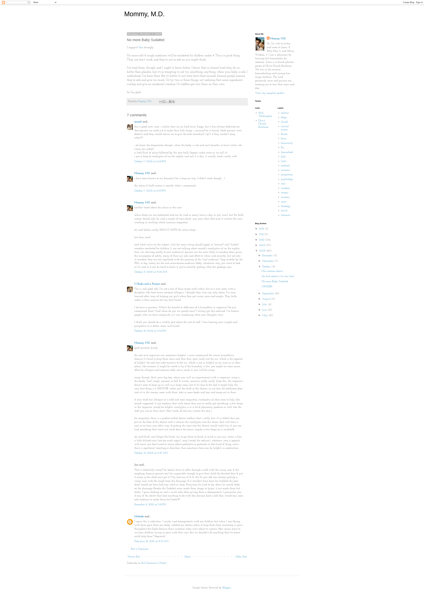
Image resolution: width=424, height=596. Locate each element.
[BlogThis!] (164, 101)
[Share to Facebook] (170, 101)
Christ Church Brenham (263, 123)
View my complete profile (269, 93)
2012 (262, 228)
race (283, 183)
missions (285, 170)
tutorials (285, 215)
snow (284, 201)
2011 (261, 234)
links (283, 161)
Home (188, 556)
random (285, 188)
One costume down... (273, 271)
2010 (262, 240)
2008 (262, 250)
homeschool (287, 152)
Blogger (227, 587)
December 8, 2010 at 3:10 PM (150, 504)
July (265, 304)
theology (286, 206)
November (268, 261)
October (266, 266)
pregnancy (287, 174)
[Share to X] (167, 101)
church (284, 122)
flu (282, 147)
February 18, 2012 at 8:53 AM (151, 541)
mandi (138, 121)
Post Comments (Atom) (154, 563)
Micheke (139, 516)
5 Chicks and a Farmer (147, 284)
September (268, 293)
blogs (284, 117)
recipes (284, 192)
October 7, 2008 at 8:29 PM (150, 191)
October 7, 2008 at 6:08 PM (150, 161)
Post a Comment (139, 549)
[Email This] (160, 101)
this (141, 47)
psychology (287, 179)
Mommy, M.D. (144, 14)
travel (284, 210)
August (266, 299)
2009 (262, 245)
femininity (287, 143)
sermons (285, 197)
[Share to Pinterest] (173, 101)
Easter (284, 134)
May (265, 315)
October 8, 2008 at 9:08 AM (150, 272)
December (267, 255)
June (265, 310)
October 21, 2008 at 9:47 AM (151, 453)
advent (285, 113)
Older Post (241, 556)
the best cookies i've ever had (278, 276)
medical (285, 165)
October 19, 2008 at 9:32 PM (150, 331)
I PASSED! (267, 286)
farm (283, 138)
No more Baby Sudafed (275, 281)
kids (283, 156)
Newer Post (134, 556)
